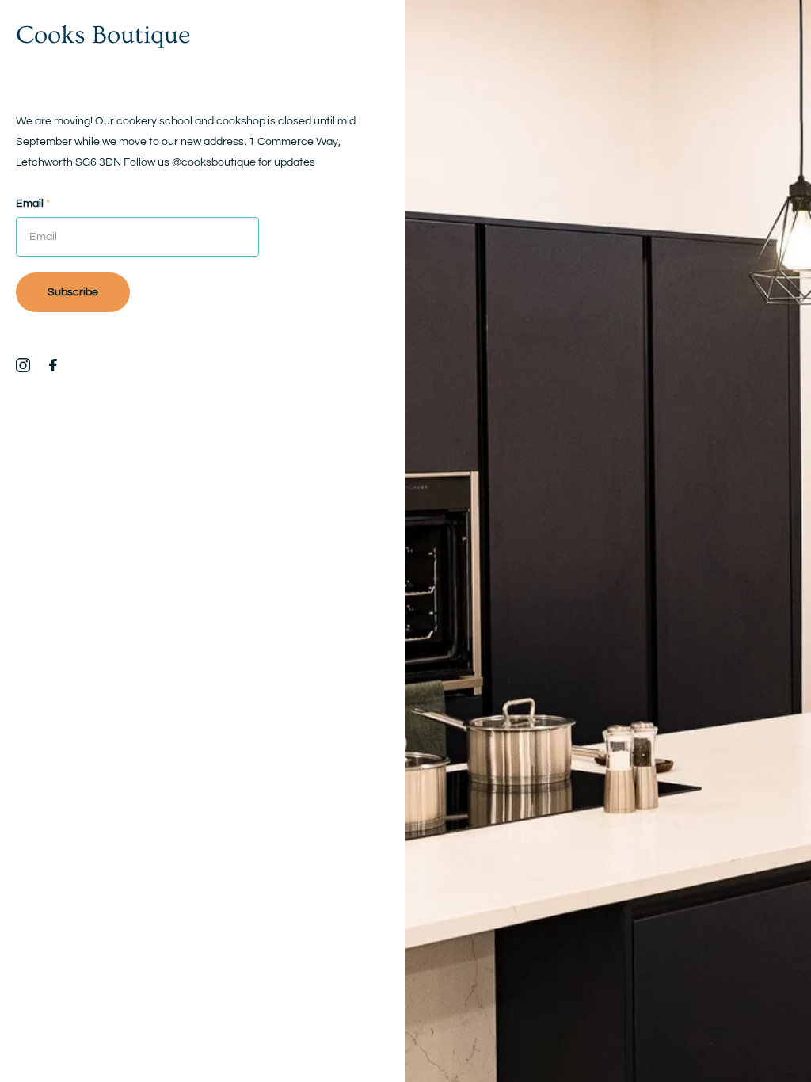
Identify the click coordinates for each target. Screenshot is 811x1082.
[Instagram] (23, 365)
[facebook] (53, 365)
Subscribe (73, 292)
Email (33, 203)
